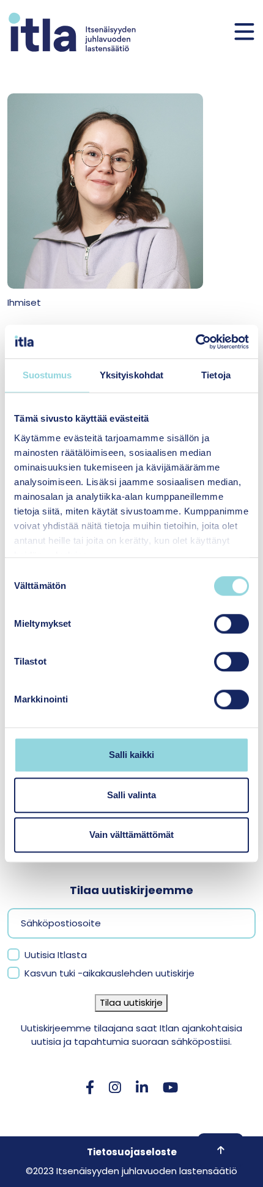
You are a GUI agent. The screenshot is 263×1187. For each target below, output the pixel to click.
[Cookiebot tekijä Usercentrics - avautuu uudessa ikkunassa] (195, 342)
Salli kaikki (131, 754)
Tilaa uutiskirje (131, 1002)
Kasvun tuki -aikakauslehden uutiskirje (109, 973)
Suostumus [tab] (47, 375)
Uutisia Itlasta (55, 954)
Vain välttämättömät (131, 834)
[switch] (231, 623)
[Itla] (72, 32)
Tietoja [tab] (216, 375)
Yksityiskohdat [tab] (131, 375)
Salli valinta (131, 795)
